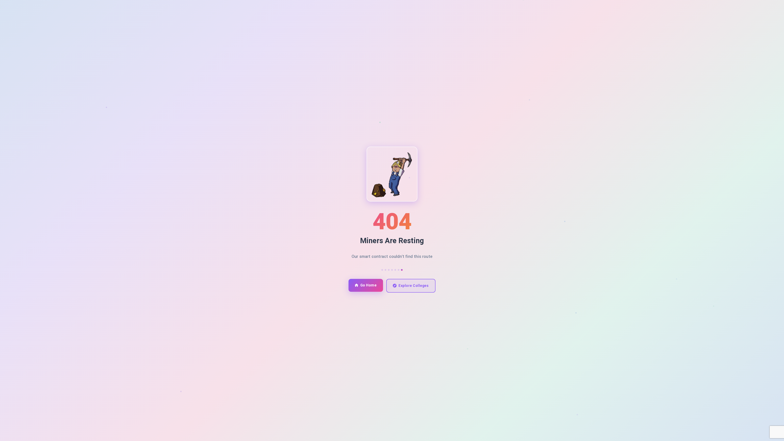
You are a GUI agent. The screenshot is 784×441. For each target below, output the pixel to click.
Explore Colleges (414, 286)
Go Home (368, 285)
